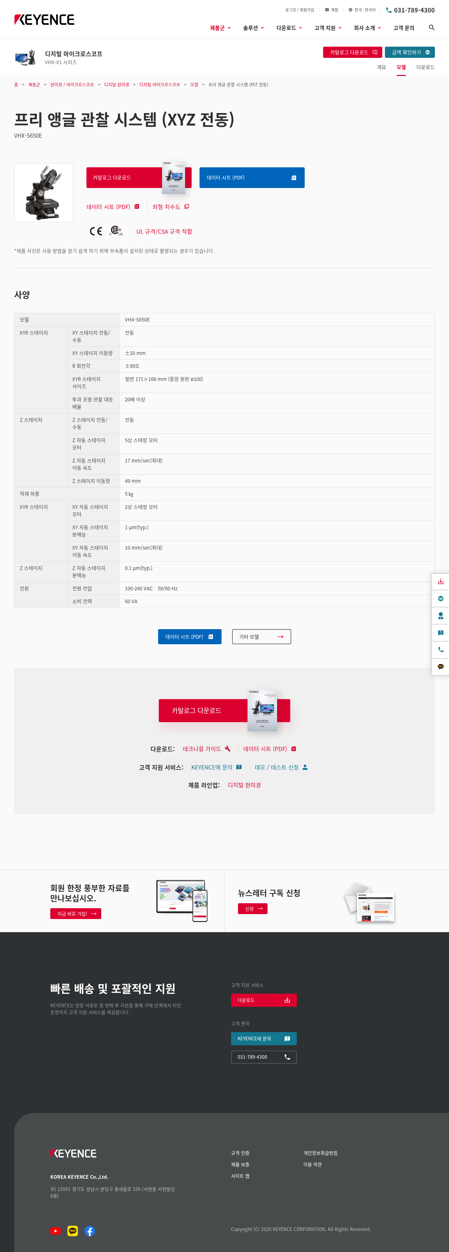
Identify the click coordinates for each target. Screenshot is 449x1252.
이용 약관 (312, 1164)
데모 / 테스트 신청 (277, 767)
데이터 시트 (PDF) (108, 206)
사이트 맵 (240, 1175)
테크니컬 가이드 (202, 748)
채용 (334, 9)
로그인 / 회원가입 (299, 9)
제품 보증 (240, 1164)
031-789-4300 (414, 10)
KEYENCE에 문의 (212, 767)
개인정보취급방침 (320, 1152)
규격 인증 (240, 1152)
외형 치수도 (166, 206)
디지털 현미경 (244, 785)
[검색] (432, 28)
